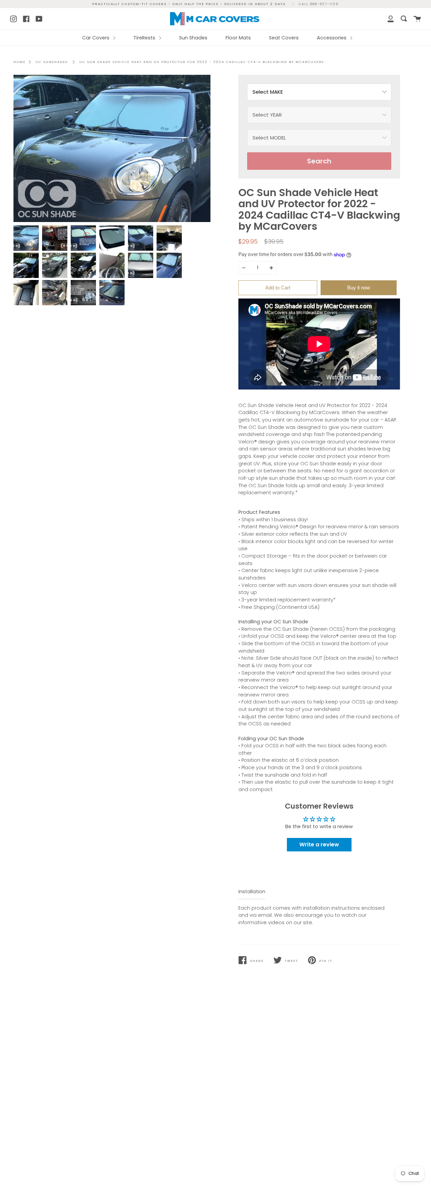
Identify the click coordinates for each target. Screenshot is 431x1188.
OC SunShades (52, 62)
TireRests (145, 37)
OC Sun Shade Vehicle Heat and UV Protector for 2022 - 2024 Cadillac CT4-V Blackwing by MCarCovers (201, 62)
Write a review (319, 844)
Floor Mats (238, 37)
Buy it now (358, 287)
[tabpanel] (111, 148)
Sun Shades (193, 37)
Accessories (332, 37)
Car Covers (96, 37)
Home (19, 62)
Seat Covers (284, 37)
